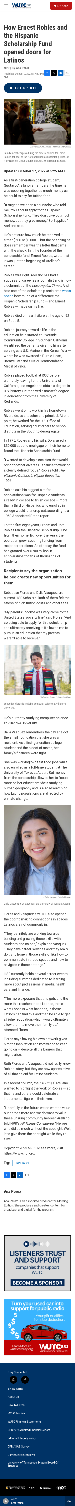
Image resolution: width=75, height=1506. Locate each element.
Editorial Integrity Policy (22, 1438)
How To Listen (16, 1405)
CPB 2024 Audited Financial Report (29, 1430)
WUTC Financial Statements (25, 1421)
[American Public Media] (46, 1488)
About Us (13, 1396)
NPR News (22, 1163)
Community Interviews (21, 1455)
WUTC (19, 1389)
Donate (62, 6)
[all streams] (70, 1501)
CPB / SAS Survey (19, 1446)
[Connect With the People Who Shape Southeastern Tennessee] (37, 1263)
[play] (5, 1501)
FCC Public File (16, 1413)
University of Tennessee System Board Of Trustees (33, 1464)
